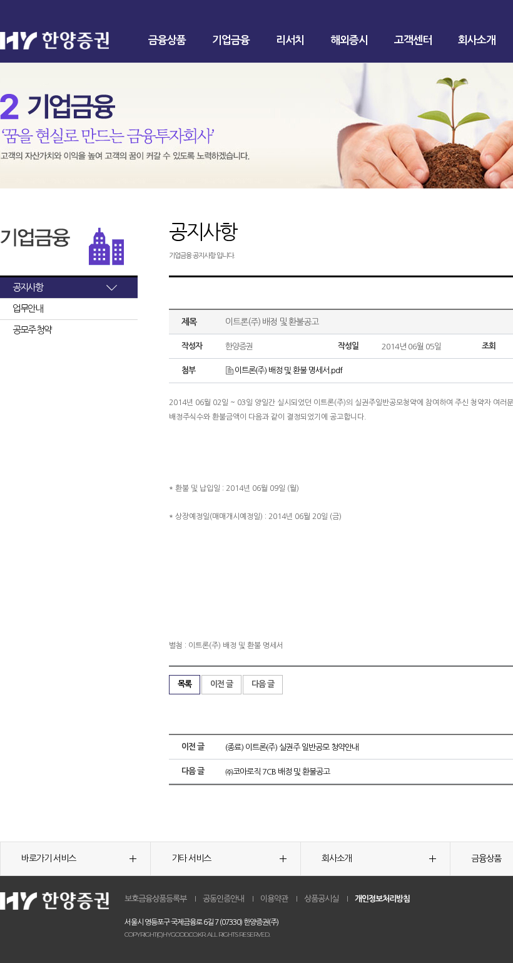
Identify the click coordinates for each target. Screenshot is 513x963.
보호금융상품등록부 (155, 899)
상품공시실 (321, 899)
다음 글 (262, 684)
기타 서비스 (191, 858)
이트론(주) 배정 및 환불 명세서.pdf (288, 370)
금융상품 (167, 40)
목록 (184, 684)
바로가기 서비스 (48, 858)
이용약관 (274, 899)
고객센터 (413, 40)
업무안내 (28, 308)
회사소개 (476, 40)
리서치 (290, 40)
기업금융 (231, 40)
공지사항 (28, 287)
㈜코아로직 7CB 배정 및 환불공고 (277, 772)
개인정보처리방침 (382, 899)
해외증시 (349, 40)
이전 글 (221, 684)
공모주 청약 (32, 329)
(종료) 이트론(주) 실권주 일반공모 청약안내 (291, 747)
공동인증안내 (223, 899)
